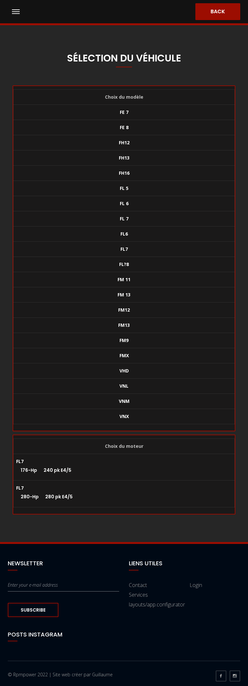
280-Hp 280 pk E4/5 (44, 496)
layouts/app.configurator (157, 604)
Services (138, 594)
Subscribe (33, 610)
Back (218, 11)
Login (196, 585)
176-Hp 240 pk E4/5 (43, 470)
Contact (138, 585)
